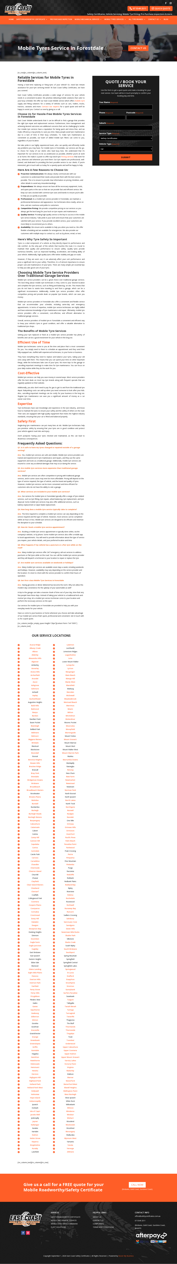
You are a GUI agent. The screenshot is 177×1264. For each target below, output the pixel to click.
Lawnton (70, 645)
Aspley (35, 695)
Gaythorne (35, 1010)
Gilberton (35, 1016)
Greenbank (35, 1040)
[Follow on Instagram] (171, 3)
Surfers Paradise (70, 993)
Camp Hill (35, 837)
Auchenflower (35, 699)
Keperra (35, 1141)
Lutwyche (70, 665)
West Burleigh (70, 1094)
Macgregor (70, 672)
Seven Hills (70, 929)
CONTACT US (138, 48)
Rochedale (70, 898)
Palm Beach (70, 841)
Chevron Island (35, 871)
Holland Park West (35, 1087)
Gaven (35, 1006)
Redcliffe (70, 874)
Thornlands (70, 1027)
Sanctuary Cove (70, 922)
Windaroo (70, 1111)
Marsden (70, 692)
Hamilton (35, 1057)
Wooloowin (70, 1125)
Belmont (35, 736)
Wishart (70, 1118)
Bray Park (35, 773)
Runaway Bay (70, 908)
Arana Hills (35, 672)
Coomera (35, 901)
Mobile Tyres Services (114, 19)
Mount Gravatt (70, 739)
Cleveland (35, 888)
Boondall (35, 753)
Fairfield (35, 986)
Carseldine (35, 861)
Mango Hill (70, 678)
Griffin (35, 1047)
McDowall (70, 695)
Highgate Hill (35, 1077)
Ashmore (35, 689)
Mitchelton (70, 716)
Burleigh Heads (35, 814)
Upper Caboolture (70, 1047)
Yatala (70, 1145)
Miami (70, 709)
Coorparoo (35, 908)
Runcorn (70, 912)
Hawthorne (35, 1060)
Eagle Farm (35, 942)
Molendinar (70, 719)
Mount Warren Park (70, 753)
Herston (35, 1074)
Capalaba (35, 844)
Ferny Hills (35, 993)
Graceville (35, 1030)
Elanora (35, 976)
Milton (70, 712)
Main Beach (70, 675)
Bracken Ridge (35, 766)
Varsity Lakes (70, 1060)
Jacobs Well (35, 1114)
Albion (35, 651)
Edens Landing (35, 969)
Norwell (70, 810)
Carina (35, 847)
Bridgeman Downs (35, 780)
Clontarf (35, 891)
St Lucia (70, 972)
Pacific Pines (70, 837)
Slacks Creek (70, 942)
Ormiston (70, 831)
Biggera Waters (35, 739)
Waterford (70, 1081)
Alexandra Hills (35, 658)
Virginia (70, 1067)
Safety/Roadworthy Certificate (30, 19)
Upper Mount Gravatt (70, 1057)
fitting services (67, 156)
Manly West (70, 682)
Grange (35, 1037)
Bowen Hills (35, 763)
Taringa (70, 1010)
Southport (70, 952)
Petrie (70, 854)
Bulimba (35, 800)
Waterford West (70, 1084)
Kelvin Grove (35, 1138)
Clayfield (35, 881)
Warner (70, 1077)
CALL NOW (137, 1184)
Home (11, 19)
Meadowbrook (70, 699)
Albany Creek (35, 648)
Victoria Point (70, 1064)
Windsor (70, 1114)
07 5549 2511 (138, 8)
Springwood (70, 969)
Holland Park (35, 1084)
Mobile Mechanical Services (87, 19)
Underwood (70, 1043)
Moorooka (70, 726)
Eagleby (35, 949)
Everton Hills (35, 979)
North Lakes (70, 800)
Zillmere (70, 1152)
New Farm (70, 776)
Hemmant (35, 1067)
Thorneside (70, 1030)
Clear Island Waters (35, 885)
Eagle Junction (35, 945)
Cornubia (35, 912)
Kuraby (35, 1148)
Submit (126, 157)
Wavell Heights (70, 1087)
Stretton (70, 986)
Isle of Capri (35, 1111)
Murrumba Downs (70, 760)
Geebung (35, 1013)
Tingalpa (70, 1033)
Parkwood (70, 847)
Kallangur (35, 1125)
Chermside (35, 868)
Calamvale (35, 827)
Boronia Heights (35, 760)
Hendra (35, 1071)
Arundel (35, 678)
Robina (70, 895)
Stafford (70, 976)
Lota (70, 658)
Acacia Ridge (35, 645)
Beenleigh (35, 726)
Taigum (70, 1000)
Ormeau (70, 824)
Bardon (35, 716)
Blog (166, 19)
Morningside (70, 732)
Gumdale (35, 1050)
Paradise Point (70, 844)
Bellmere (35, 732)
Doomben (35, 939)
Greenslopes (35, 1043)
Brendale (35, 776)
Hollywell (35, 1091)
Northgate (70, 807)
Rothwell (70, 905)
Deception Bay (35, 929)
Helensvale (35, 1064)
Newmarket (70, 780)
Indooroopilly (35, 1101)
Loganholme (70, 655)
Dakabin (35, 922)
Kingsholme (35, 1145)
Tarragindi (70, 1013)
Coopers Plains (35, 905)
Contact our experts (50, 106)
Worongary (70, 1131)
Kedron (35, 1135)
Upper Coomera (70, 1050)
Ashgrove (35, 685)
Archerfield (35, 675)
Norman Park (70, 790)
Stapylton (70, 979)
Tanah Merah (70, 1006)
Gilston (35, 1020)
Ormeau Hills (70, 827)
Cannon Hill (35, 841)
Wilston (70, 1108)
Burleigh (35, 810)
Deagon (35, 925)
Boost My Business (126, 1256)
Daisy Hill (35, 918)
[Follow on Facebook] (166, 3)
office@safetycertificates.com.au (147, 1216)
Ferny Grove (35, 989)
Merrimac (70, 705)
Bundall (35, 803)
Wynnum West (70, 1138)
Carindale (35, 851)
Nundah (70, 817)
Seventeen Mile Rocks (70, 932)
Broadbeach (35, 787)
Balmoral (35, 709)
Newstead (70, 783)
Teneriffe (70, 1016)
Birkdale (35, 743)
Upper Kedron (70, 1054)
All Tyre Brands (136, 19)
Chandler (35, 864)
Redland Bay (70, 885)
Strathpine (70, 983)
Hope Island (35, 1098)
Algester (35, 661)
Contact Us (153, 19)
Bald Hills (35, 705)
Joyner (35, 1121)
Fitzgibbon (35, 996)
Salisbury (70, 918)
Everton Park (35, 983)
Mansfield (70, 685)
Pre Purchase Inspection (61, 19)
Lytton (70, 668)
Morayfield (70, 729)
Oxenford (70, 834)
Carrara (35, 858)
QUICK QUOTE (161, 8)
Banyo (35, 712)
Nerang (70, 770)
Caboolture (35, 824)
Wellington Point (70, 1091)
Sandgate (70, 925)
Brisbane (35, 783)
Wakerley (70, 1071)
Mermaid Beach (70, 702)
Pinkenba (70, 864)
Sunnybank (70, 989)
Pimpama (70, 858)
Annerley (35, 668)
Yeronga (70, 1148)
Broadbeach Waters (35, 790)
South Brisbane (70, 949)
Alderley (35, 655)
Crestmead (35, 915)
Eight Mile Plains (35, 972)
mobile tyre (80, 101)
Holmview (35, 1094)
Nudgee (70, 814)
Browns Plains (35, 797)
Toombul (70, 1040)
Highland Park (35, 1081)
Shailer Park (70, 935)
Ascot (35, 682)
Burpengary (35, 820)
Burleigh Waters (35, 817)
